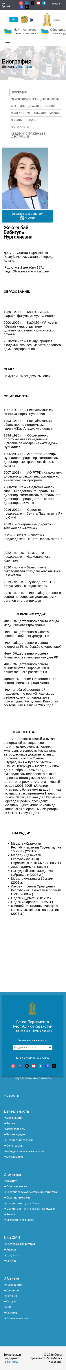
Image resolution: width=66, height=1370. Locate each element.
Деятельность (16, 1111)
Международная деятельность (33, 106)
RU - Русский (7, 5)
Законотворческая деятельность (35, 99)
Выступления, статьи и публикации (35, 113)
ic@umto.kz (11, 1362)
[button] (31, 20)
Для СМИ (12, 1237)
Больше (56, 5)
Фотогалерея (20, 126)
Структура (12, 1174)
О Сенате (11, 1278)
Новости (11, 1095)
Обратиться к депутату (27, 213)
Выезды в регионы (23, 119)
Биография (25, 66)
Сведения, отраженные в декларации (28, 135)
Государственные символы (33, 1078)
